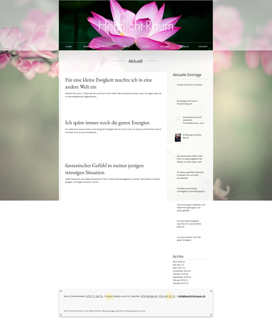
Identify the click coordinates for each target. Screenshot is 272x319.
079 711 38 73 (94, 296)
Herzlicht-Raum (136, 25)
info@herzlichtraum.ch (191, 296)
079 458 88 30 (149, 296)
